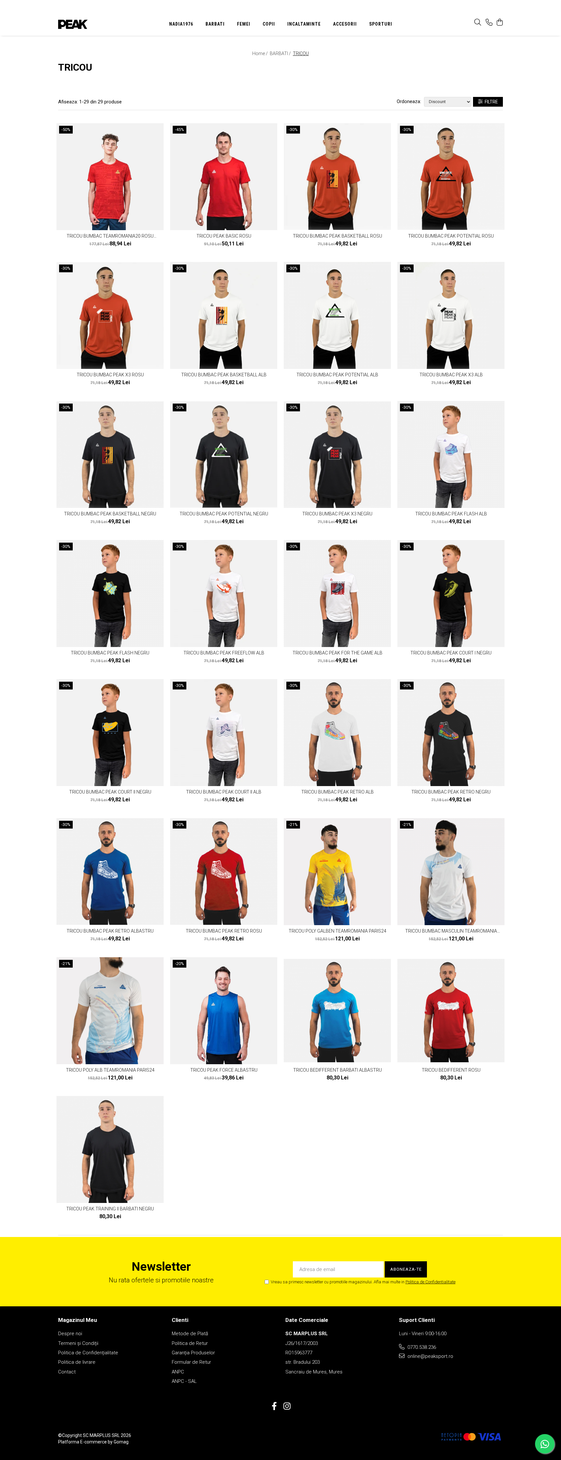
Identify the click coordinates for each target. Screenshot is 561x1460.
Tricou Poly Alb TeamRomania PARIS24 (110, 1070)
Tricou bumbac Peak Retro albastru (110, 931)
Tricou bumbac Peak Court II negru (110, 792)
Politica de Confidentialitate (430, 1281)
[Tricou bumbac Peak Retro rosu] (223, 871)
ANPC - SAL (184, 1381)
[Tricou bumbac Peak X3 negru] (337, 454)
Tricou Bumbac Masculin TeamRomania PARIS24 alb (451, 931)
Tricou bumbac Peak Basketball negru (110, 513)
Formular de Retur (191, 1362)
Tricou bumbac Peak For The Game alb (337, 652)
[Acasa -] (98, 24)
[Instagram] (287, 1406)
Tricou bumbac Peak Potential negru (224, 513)
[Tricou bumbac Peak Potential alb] (337, 315)
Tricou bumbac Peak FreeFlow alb (223, 652)
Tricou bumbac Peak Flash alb (451, 513)
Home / (260, 53)
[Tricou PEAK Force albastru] (223, 1010)
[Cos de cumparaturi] (499, 23)
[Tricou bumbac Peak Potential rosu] (451, 176)
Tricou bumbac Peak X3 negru (337, 513)
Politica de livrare (76, 1362)
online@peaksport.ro (429, 1356)
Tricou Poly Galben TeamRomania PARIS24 (337, 931)
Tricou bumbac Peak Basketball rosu (337, 236)
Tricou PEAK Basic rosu (223, 236)
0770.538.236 (421, 1347)
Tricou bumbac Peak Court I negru (451, 652)
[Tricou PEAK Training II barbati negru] (110, 1149)
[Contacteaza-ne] (489, 23)
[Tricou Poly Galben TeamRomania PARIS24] (337, 871)
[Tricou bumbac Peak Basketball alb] (223, 315)
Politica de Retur (190, 1343)
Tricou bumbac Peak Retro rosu (224, 931)
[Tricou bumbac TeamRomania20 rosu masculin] (110, 176)
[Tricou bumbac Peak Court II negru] (110, 732)
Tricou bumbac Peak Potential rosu (451, 236)
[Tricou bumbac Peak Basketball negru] (110, 454)
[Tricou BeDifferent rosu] (451, 1010)
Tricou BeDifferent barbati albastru (337, 1070)
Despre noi (70, 1333)
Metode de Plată (190, 1333)
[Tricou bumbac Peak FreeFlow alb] (223, 593)
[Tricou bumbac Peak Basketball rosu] (337, 176)
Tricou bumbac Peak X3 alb (451, 374)
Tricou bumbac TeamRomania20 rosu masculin (110, 236)
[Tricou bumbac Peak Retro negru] (451, 732)
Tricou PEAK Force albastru (223, 1070)
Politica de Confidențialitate (88, 1353)
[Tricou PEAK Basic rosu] (223, 176)
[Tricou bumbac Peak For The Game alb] (337, 593)
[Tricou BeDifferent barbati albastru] (337, 1010)
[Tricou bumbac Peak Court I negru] (451, 593)
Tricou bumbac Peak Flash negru (110, 652)
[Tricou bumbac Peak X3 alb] (451, 315)
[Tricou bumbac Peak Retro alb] (337, 732)
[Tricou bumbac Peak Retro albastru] (110, 871)
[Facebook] (274, 1406)
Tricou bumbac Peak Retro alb (337, 792)
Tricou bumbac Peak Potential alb (337, 374)
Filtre (490, 101)
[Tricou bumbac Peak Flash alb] (451, 454)
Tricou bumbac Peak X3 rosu (110, 374)
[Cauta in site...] (477, 23)
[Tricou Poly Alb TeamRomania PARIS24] (110, 1010)
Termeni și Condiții (78, 1343)
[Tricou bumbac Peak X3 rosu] (110, 315)
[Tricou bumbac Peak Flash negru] (110, 593)
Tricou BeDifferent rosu (451, 1070)
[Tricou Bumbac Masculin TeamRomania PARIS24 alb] (451, 871)
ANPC (178, 1372)
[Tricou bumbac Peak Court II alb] (223, 732)
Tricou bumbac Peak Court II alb (223, 792)
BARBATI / (281, 53)
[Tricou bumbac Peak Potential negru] (223, 454)
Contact (67, 1372)
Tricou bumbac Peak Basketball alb (224, 374)
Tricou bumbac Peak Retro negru (451, 792)
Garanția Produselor (193, 1353)
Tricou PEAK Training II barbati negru (110, 1208)
